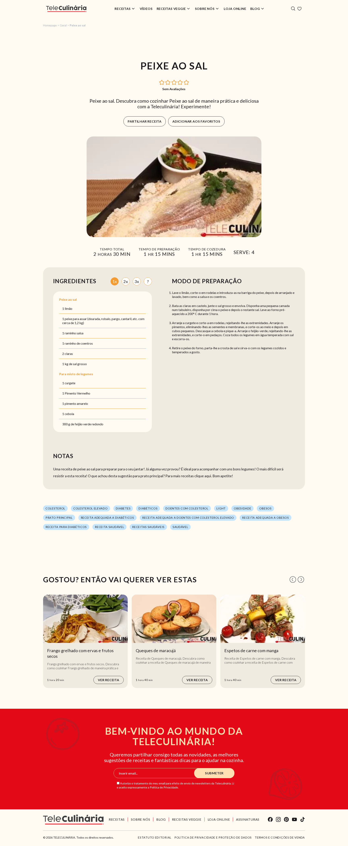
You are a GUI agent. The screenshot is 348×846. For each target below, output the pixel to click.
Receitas (122, 8)
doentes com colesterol (187, 508)
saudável (180, 527)
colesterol (55, 508)
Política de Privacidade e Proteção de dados (213, 837)
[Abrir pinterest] (286, 819)
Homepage (50, 25)
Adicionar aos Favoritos (196, 121)
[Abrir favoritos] (299, 8)
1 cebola (68, 414)
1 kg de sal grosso (74, 364)
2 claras (67, 353)
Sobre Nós (205, 8)
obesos (265, 508)
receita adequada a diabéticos (107, 517)
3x (137, 281)
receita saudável (109, 527)
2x (125, 281)
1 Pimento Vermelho (76, 393)
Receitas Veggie (171, 8)
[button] (162, 82)
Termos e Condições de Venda (280, 837)
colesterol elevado (90, 508)
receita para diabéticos (66, 527)
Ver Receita (108, 680)
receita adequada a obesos (265, 517)
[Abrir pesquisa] (293, 8)
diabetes (123, 508)
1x (114, 281)
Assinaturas (247, 819)
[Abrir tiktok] (302, 819)
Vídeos (146, 8)
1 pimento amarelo (75, 403)
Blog (255, 8)
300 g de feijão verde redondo (82, 424)
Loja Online (235, 8)
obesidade (242, 508)
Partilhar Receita (145, 121)
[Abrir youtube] (294, 819)
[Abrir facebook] (270, 819)
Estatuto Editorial (154, 837)
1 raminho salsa (72, 333)
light (221, 508)
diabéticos (148, 508)
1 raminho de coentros (77, 343)
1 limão (67, 308)
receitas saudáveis (148, 527)
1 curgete (68, 383)
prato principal (59, 517)
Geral (63, 25)
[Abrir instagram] (278, 819)
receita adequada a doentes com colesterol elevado (188, 517)
